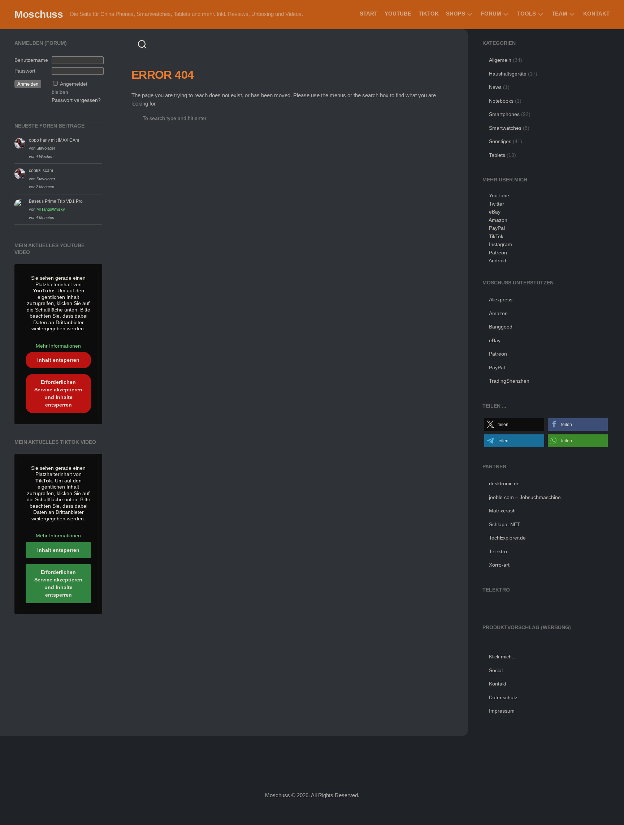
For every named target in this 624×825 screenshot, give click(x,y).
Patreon (498, 252)
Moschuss (38, 14)
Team (559, 13)
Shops (455, 13)
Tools (526, 13)
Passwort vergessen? (76, 100)
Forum (491, 13)
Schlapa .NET (504, 524)
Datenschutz (503, 697)
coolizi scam (41, 170)
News (495, 87)
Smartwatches (505, 128)
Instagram (500, 244)
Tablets (497, 155)
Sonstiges (500, 141)
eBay (494, 212)
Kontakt (596, 13)
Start (368, 13)
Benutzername (31, 60)
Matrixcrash (502, 511)
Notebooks (501, 101)
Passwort (24, 71)
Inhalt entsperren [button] (58, 360)
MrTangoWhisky (50, 209)
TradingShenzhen (509, 381)
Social (496, 670)
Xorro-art (499, 565)
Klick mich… (503, 656)
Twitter (496, 204)
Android (497, 260)
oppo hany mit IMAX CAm (54, 140)
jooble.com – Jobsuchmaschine (525, 497)
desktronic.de (504, 483)
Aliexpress (500, 299)
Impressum (502, 711)
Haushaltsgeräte (507, 74)
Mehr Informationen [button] (58, 346)
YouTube (398, 13)
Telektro (498, 551)
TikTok (429, 13)
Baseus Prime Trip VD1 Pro (56, 201)
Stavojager (45, 148)
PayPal (497, 228)
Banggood (500, 327)
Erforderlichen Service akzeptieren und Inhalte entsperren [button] (58, 393)
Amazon (498, 220)
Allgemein (500, 60)
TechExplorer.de (507, 538)
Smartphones (504, 114)
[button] (514, 424)
